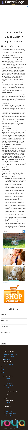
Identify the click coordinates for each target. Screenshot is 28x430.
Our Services (9, 381)
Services (3, 17)
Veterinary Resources (11, 413)
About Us (8, 378)
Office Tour (8, 409)
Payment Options (10, 415)
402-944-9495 (7, 359)
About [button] (2, 13)
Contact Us (5, 282)
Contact (3, 24)
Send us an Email (8, 364)
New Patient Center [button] (6, 10)
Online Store (4, 21)
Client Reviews (9, 385)
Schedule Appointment (8, 248)
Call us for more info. (11, 403)
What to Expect (9, 411)
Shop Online (9, 383)
